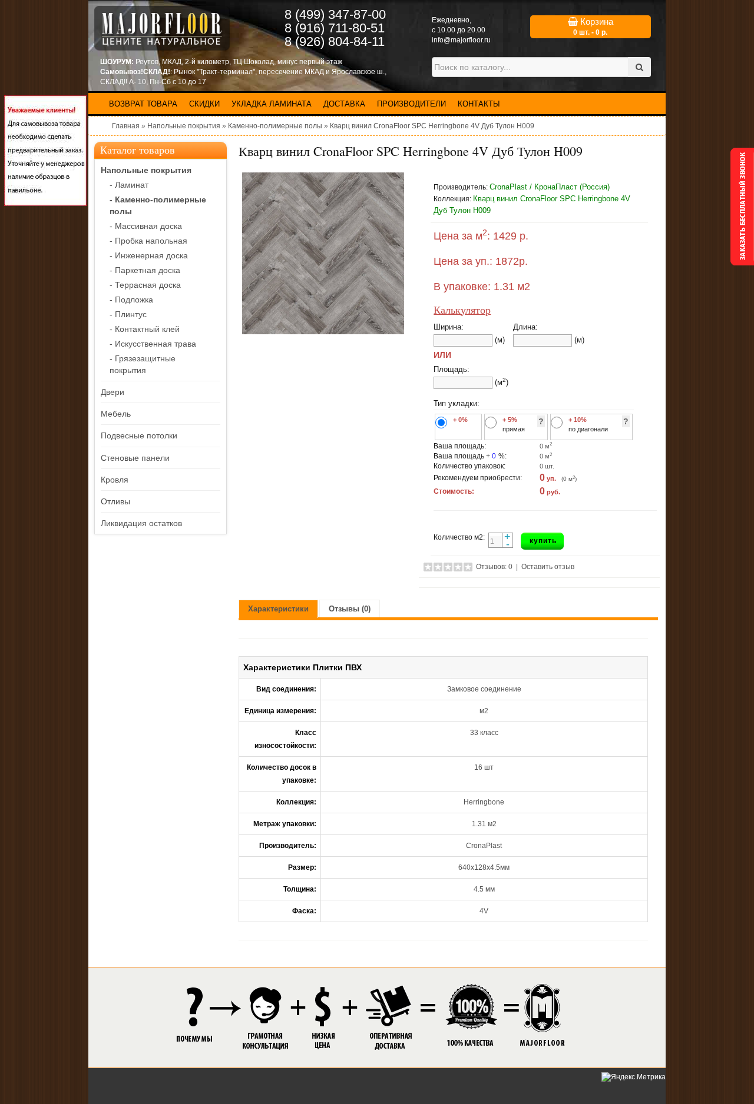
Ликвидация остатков (141, 523)
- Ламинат (129, 184)
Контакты (479, 103)
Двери (112, 392)
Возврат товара (143, 103)
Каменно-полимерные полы (275, 126)
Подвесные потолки (139, 435)
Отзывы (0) (350, 608)
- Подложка (131, 299)
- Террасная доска (145, 285)
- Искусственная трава (153, 343)
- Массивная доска (146, 226)
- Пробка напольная (148, 240)
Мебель (116, 413)
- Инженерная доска (149, 255)
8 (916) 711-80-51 (335, 28)
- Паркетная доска (145, 270)
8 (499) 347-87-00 (335, 14)
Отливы (115, 501)
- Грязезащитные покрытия (143, 364)
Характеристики (278, 608)
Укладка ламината (272, 103)
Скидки (204, 103)
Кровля (114, 479)
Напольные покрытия (183, 126)
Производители (411, 103)
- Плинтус (128, 314)
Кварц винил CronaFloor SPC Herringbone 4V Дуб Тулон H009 (432, 126)
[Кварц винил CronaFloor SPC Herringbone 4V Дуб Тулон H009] (323, 253)
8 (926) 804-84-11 (335, 41)
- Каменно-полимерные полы (158, 205)
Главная (126, 126)
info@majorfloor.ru (461, 40)
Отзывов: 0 (494, 567)
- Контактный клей (145, 329)
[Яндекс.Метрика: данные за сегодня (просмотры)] (633, 1077)
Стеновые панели (135, 458)
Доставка (344, 103)
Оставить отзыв (547, 567)
